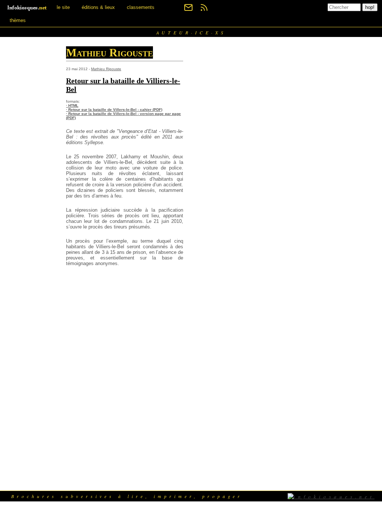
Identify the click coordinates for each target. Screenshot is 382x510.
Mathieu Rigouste (106, 69)
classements (140, 7)
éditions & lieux (98, 7)
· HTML (72, 105)
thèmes (18, 20)
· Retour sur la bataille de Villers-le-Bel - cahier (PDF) (114, 110)
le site (63, 7)
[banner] (27, 7)
